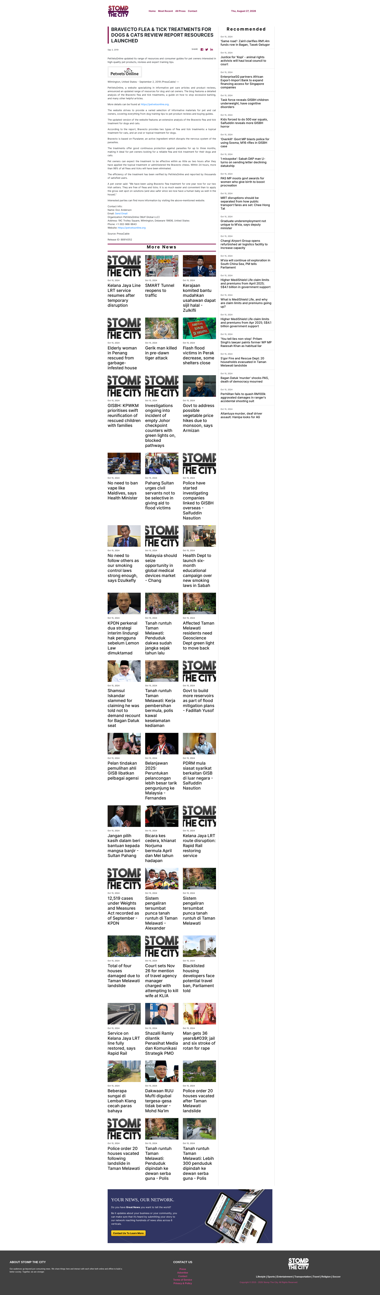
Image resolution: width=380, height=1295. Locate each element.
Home (152, 10)
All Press (180, 10)
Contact (192, 10)
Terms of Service (182, 1280)
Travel (316, 1276)
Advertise (182, 1272)
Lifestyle (261, 1276)
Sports (271, 1276)
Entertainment (285, 1276)
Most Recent (165, 10)
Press (182, 1269)
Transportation (302, 1276)
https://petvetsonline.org (155, 104)
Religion (326, 1276)
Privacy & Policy (183, 1283)
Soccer (336, 1276)
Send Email (121, 213)
